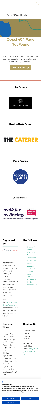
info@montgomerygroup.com (30, 351)
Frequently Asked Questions (31, 263)
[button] (36, 4)
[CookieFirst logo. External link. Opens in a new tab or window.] (2, 382)
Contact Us (31, 268)
